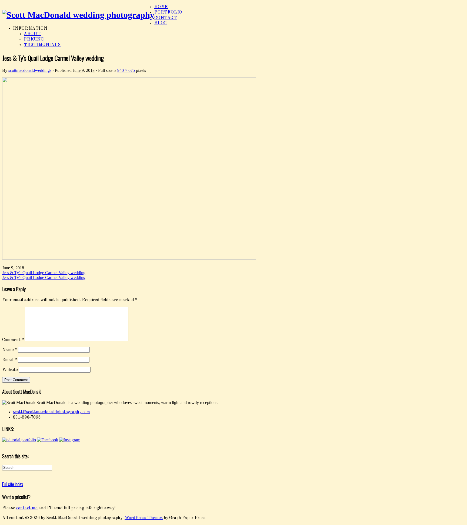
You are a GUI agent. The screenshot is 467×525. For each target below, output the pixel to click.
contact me (27, 508)
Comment (13, 340)
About (32, 34)
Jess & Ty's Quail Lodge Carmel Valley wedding (43, 272)
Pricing (34, 39)
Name (9, 350)
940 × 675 (126, 70)
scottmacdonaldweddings (29, 70)
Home (161, 7)
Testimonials (42, 45)
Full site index (12, 484)
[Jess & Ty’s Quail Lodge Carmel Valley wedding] (129, 258)
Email (9, 360)
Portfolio (168, 12)
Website (10, 370)
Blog (160, 23)
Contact (165, 18)
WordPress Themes (144, 518)
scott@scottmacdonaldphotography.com (51, 412)
